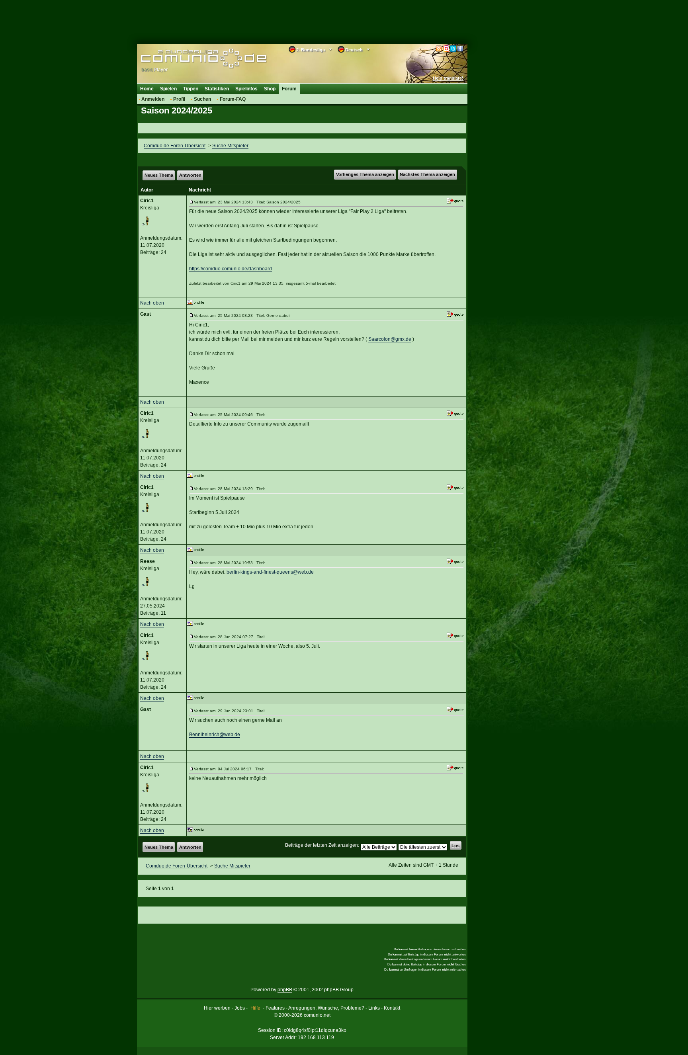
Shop (270, 89)
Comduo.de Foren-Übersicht (174, 145)
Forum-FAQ (233, 99)
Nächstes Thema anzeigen (427, 174)
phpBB (285, 989)
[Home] (191, 58)
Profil (179, 99)
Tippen (190, 89)
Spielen (168, 89)
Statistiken (217, 89)
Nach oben (152, 303)
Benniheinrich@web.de (214, 734)
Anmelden (152, 99)
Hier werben (217, 1008)
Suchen (202, 99)
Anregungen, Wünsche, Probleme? (326, 1008)
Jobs (240, 1008)
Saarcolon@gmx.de (389, 339)
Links (374, 1008)
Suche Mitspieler (230, 145)
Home (147, 89)
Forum (289, 89)
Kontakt (392, 1008)
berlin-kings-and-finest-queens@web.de (270, 572)
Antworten (190, 175)
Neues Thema (159, 175)
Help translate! (448, 78)
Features (275, 1008)
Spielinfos (246, 89)
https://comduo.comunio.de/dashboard (230, 269)
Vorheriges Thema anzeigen (365, 174)
